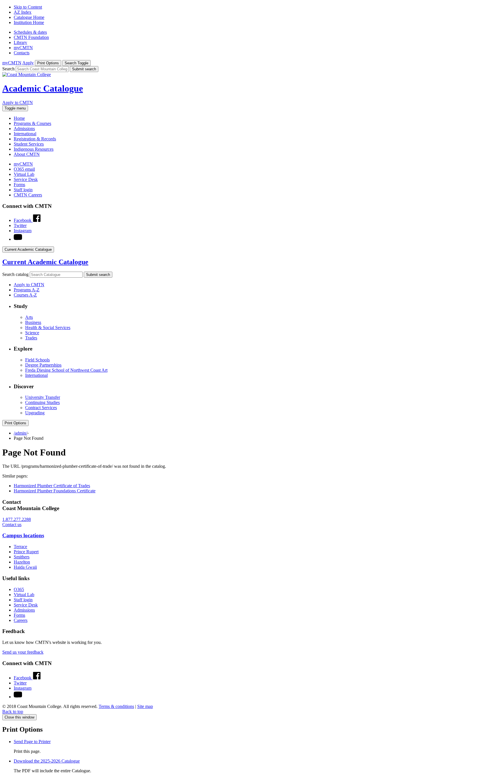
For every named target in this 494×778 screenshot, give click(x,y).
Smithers (21, 556)
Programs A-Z (26, 289)
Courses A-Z (25, 295)
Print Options (15, 423)
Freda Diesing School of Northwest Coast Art (66, 370)
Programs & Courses (32, 123)
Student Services (29, 144)
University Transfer (42, 397)
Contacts (21, 52)
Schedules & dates (30, 32)
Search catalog (15, 274)
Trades (31, 337)
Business (33, 322)
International (25, 133)
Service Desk (26, 179)
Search (8, 68)
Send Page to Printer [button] (32, 741)
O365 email (24, 169)
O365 (19, 589)
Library (20, 42)
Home (19, 118)
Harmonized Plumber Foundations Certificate (54, 490)
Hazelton (22, 562)
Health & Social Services (47, 327)
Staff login (23, 189)
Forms (19, 184)
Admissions (24, 128)
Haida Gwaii (25, 567)
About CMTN (27, 154)
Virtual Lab (24, 174)
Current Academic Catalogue (45, 262)
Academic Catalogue (42, 88)
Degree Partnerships (43, 365)
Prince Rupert (26, 551)
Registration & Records (35, 138)
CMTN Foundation (31, 37)
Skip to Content (28, 7)
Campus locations (23, 535)
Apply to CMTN (17, 102)
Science (32, 332)
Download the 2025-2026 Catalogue (47, 761)
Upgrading (35, 412)
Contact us (11, 524)
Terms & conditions (116, 706)
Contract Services (41, 407)
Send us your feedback (22, 652)
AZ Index (22, 12)
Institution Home (29, 22)
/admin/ (20, 433)
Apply (28, 62)
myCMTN (23, 47)
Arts (29, 317)
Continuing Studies (42, 402)
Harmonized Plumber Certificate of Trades (52, 485)
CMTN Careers (28, 194)
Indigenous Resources (33, 149)
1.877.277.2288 (16, 519)
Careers (20, 620)
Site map (145, 706)
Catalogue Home (29, 17)
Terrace (20, 546)
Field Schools (37, 359)
